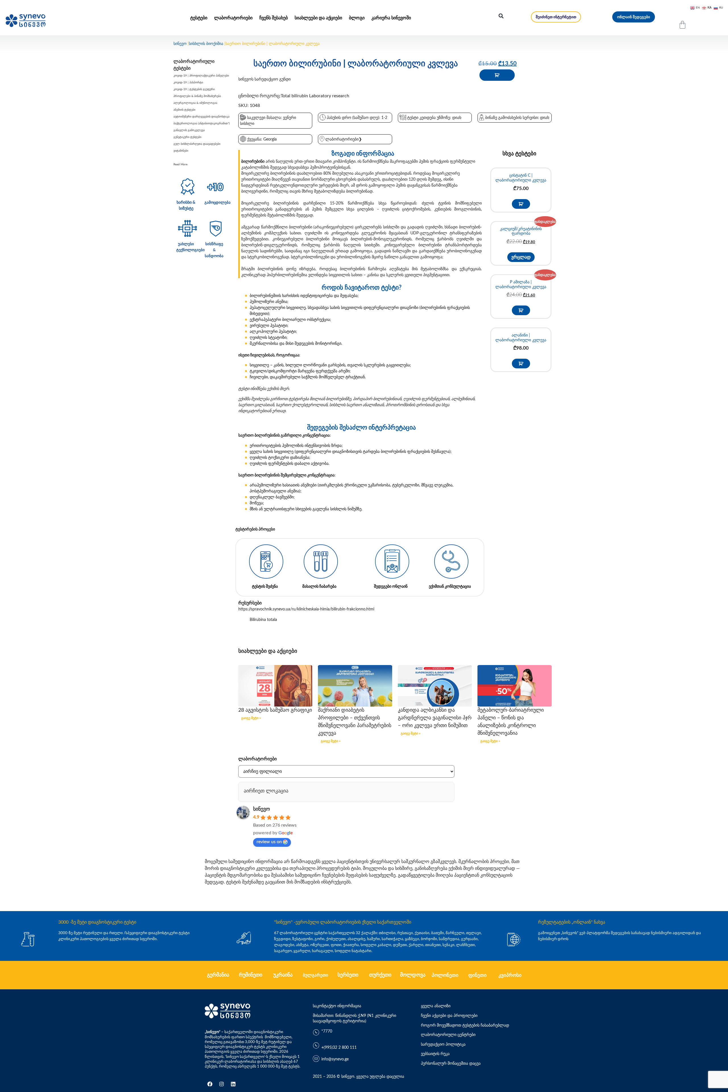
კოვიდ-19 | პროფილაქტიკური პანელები (201, 75)
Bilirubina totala (263, 620)
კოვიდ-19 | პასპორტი (188, 82)
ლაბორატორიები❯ (343, 139)
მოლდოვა (412, 975)
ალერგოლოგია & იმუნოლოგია (195, 103)
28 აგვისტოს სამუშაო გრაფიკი (275, 710)
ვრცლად (521, 257)
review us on (269, 841)
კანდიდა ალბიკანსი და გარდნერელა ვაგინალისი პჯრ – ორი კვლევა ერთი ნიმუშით (434, 718)
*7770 (326, 1031)
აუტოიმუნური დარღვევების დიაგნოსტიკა (201, 116)
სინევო (180, 44)
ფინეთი (477, 975)
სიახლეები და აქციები (318, 18)
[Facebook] (210, 1084)
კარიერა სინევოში (391, 18)
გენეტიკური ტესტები (187, 137)
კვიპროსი (510, 975)
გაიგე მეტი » (251, 718)
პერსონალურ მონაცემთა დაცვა (451, 1064)
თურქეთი (380, 975)
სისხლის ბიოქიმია (206, 44)
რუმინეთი (250, 975)
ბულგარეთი (315, 975)
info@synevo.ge (335, 1059)
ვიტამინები (180, 150)
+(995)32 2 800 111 (339, 1048)
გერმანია (218, 975)
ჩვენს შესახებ (273, 18)
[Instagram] (221, 1084)
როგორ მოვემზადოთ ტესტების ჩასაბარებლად (465, 1025)
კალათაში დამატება (497, 75)
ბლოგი (357, 18)
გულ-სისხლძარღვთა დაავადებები (196, 144)
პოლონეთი (445, 975)
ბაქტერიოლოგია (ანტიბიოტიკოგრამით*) (201, 123)
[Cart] (682, 24)
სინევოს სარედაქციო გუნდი (264, 79)
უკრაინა (283, 975)
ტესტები (198, 18)
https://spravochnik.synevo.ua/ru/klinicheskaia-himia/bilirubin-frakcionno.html (306, 609)
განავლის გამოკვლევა (189, 130)
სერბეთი (348, 975)
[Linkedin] (233, 1084)
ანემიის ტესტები (184, 109)
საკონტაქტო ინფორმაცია (337, 1006)
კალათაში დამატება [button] (521, 204)
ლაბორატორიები (233, 18)
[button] (501, 15)
